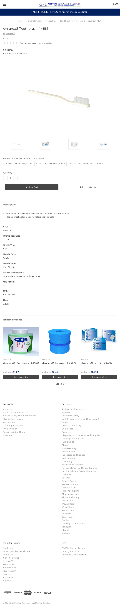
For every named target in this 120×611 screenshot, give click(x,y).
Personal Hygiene (34, 21)
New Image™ (9, 571)
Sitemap (7, 435)
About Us (7, 409)
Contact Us (9, 422)
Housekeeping (69, 448)
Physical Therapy (70, 497)
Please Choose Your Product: (23, 158)
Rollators (66, 513)
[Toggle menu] (4, 4)
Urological (67, 526)
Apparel (66, 412)
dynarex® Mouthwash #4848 (21, 363)
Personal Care (69, 487)
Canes (65, 422)
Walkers (66, 533)
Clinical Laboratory (71, 425)
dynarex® (8, 577)
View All (7, 580)
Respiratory (68, 510)
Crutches (66, 432)
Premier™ (8, 561)
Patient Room (69, 481)
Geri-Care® (8, 564)
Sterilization (68, 517)
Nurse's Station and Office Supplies (79, 468)
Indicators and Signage (73, 455)
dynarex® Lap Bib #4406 (96, 363)
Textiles (65, 520)
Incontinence (68, 451)
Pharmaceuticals (70, 494)
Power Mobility (69, 500)
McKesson (8, 548)
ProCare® (8, 554)
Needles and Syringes (72, 464)
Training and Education (73, 523)
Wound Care (68, 504)
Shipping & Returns (13, 425)
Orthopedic (67, 474)
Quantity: (7, 172)
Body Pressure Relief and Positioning (80, 419)
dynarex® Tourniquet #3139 (59, 363)
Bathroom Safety (70, 415)
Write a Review (45, 43)
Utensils (66, 530)
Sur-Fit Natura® (11, 558)
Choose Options (21, 377)
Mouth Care (51, 21)
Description (9, 204)
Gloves (65, 445)
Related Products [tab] (12, 319)
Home (20, 21)
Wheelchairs (68, 507)
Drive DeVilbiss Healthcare (16, 551)
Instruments (68, 458)
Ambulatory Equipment (73, 409)
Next (117, 353)
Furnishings (68, 442)
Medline (7, 574)
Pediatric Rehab (70, 484)
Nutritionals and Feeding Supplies (79, 471)
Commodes (67, 428)
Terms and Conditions (14, 432)
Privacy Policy (10, 428)
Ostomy (66, 477)
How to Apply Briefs (13, 419)
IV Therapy (67, 461)
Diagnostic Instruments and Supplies (81, 435)
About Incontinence (13, 412)
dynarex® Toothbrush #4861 (89, 21)
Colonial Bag (9, 567)
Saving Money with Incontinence (19, 415)
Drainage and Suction (73, 438)
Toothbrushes (66, 21)
